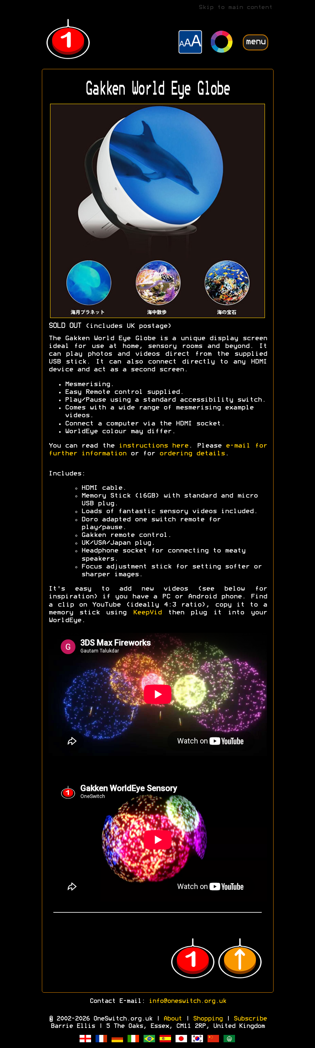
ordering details (192, 454)
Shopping (207, 1019)
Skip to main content (235, 7)
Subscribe (250, 1019)
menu (255, 42)
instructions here (153, 446)
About (172, 1019)
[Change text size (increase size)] (190, 43)
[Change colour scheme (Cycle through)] (222, 43)
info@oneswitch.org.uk (187, 1001)
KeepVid (147, 613)
